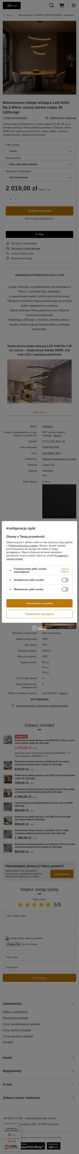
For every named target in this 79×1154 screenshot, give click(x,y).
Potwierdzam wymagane (39, 614)
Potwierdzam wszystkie (39, 603)
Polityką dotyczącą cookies (23, 545)
